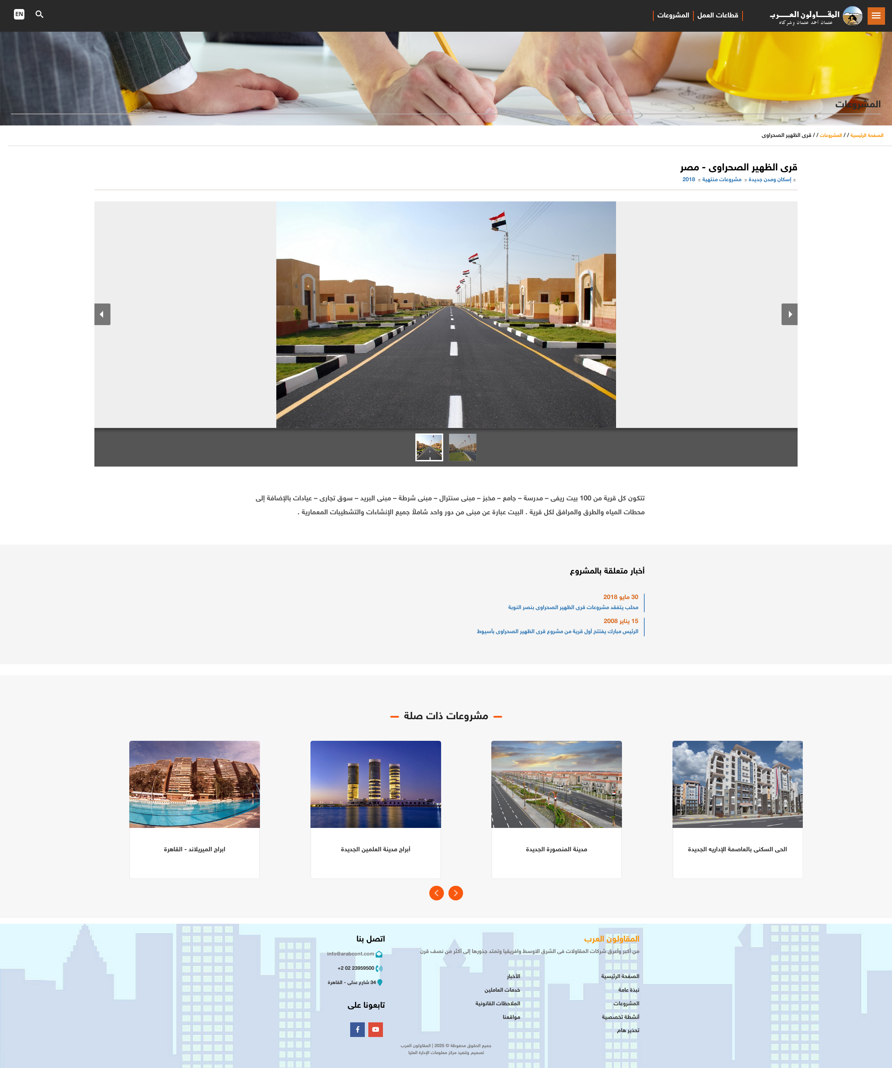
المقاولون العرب (611, 940)
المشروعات (673, 15)
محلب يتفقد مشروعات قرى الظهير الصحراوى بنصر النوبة (573, 608)
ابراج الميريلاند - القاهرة (194, 850)
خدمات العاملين (502, 990)
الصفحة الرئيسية (867, 136)
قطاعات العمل (718, 15)
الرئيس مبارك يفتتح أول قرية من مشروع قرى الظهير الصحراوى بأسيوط (557, 632)
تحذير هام (628, 1031)
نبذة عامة (628, 990)
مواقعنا (511, 1017)
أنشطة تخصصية (620, 1017)
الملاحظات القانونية (498, 1004)
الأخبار (513, 977)
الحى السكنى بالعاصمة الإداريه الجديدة (737, 850)
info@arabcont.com (350, 954)
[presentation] (436, 893)
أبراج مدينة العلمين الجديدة (375, 850)
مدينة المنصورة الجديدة (556, 850)
